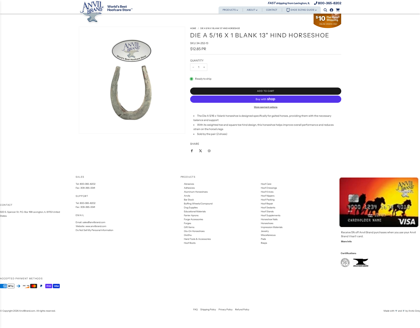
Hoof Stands (267, 211)
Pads (263, 239)
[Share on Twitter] (200, 150)
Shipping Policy (208, 309)
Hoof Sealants (268, 207)
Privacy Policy (225, 309)
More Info (346, 241)
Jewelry (265, 231)
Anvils (187, 195)
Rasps (264, 242)
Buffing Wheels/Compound (198, 203)
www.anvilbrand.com (95, 226)
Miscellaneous (268, 235)
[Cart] (338, 10)
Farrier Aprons (191, 215)
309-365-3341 (87, 187)
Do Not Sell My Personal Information (94, 230)
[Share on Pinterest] (209, 150)
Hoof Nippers (267, 195)
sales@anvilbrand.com (94, 222)
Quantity (197, 60)
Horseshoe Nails (269, 219)
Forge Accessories (193, 219)
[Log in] (331, 10)
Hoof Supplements (270, 215)
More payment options (265, 107)
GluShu (188, 235)
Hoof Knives (267, 191)
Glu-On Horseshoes (194, 231)
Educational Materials (195, 211)
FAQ (195, 309)
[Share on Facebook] (192, 150)
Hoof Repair (267, 203)
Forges (187, 223)
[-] (193, 67)
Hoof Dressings (269, 187)
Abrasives (189, 183)
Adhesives (189, 187)
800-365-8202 (329, 3)
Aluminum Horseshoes (196, 191)
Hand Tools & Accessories (197, 239)
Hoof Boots (190, 242)
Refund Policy (242, 309)
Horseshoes (267, 223)
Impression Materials (272, 227)
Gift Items (189, 227)
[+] (204, 67)
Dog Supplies (191, 207)
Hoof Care (266, 183)
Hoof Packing (267, 199)
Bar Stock (189, 199)
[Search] (325, 10)
